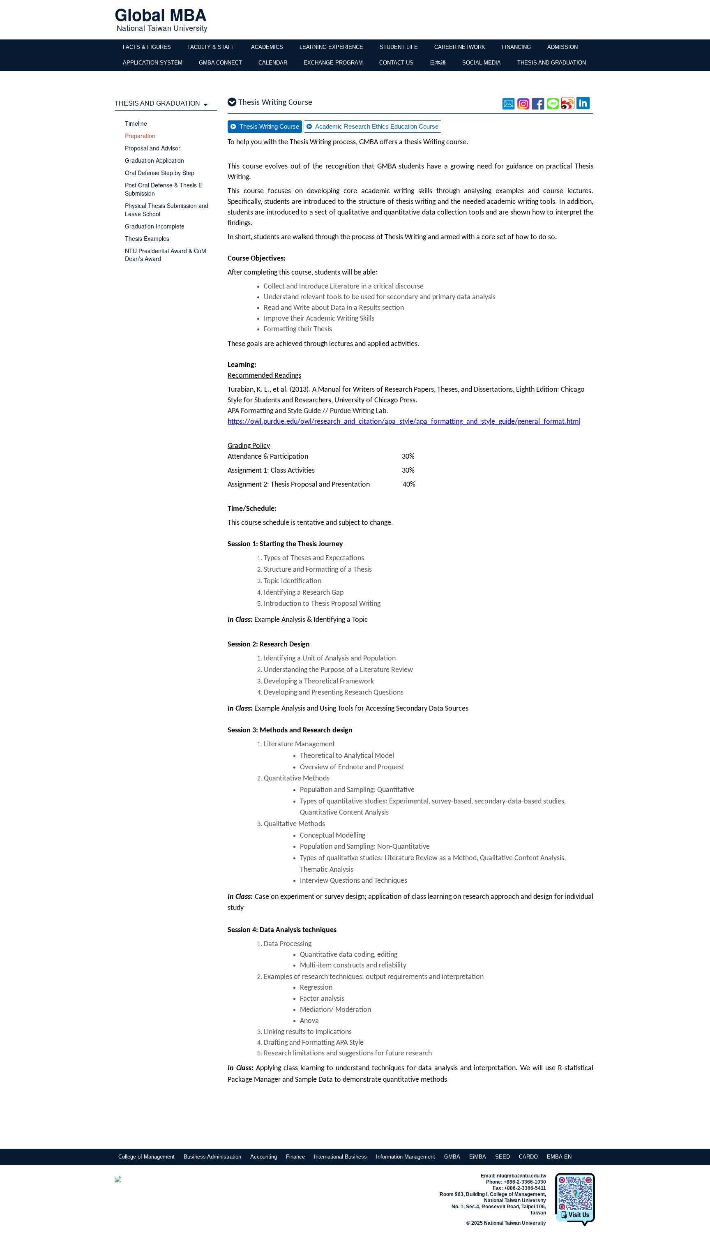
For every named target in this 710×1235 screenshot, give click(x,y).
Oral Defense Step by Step (159, 173)
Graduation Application (154, 160)
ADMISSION (562, 47)
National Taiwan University (162, 27)
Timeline (136, 123)
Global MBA (161, 14)
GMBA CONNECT (220, 63)
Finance (295, 1157)
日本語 (438, 63)
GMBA (452, 1157)
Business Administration (212, 1157)
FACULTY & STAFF (211, 47)
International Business (340, 1157)
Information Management (405, 1157)
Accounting (263, 1157)
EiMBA (477, 1157)
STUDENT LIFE (399, 47)
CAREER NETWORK (459, 47)
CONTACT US (396, 63)
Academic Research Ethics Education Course (376, 126)
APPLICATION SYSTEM (152, 63)
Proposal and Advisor (152, 148)
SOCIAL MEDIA (481, 63)
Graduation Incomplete (154, 226)
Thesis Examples (147, 238)
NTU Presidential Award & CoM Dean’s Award (165, 255)
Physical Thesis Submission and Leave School (166, 209)
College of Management (146, 1157)
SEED (502, 1157)
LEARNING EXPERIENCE (331, 47)
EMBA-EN (559, 1157)
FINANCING (516, 47)
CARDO (528, 1157)
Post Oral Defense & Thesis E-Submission (164, 189)
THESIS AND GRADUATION (551, 63)
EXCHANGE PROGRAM (333, 63)
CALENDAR (272, 63)
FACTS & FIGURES (147, 47)
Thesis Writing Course (268, 126)
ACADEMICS (267, 47)
